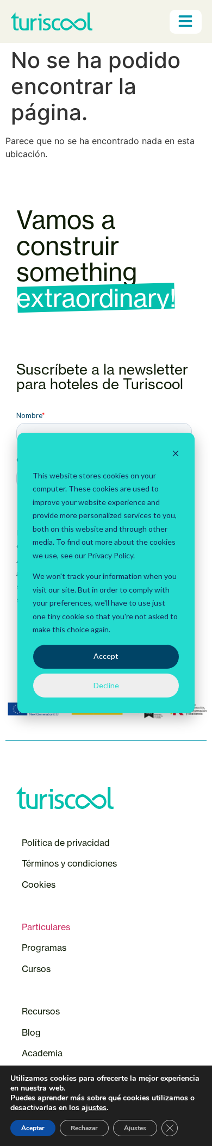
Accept (106, 656)
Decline (106, 685)
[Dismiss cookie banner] (175, 455)
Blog (31, 1032)
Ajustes (135, 1128)
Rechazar (84, 1128)
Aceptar (33, 1128)
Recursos (41, 1011)
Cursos (37, 968)
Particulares (46, 926)
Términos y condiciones (69, 863)
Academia (42, 1053)
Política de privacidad (66, 842)
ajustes (94, 1108)
